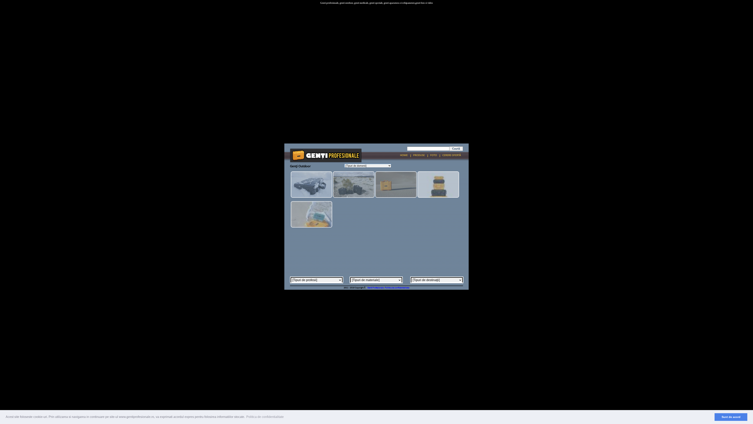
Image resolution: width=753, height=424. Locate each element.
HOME (404, 155)
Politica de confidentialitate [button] (265, 417)
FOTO (433, 155)
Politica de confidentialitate (397, 288)
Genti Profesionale (375, 288)
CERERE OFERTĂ (451, 155)
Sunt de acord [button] (731, 417)
